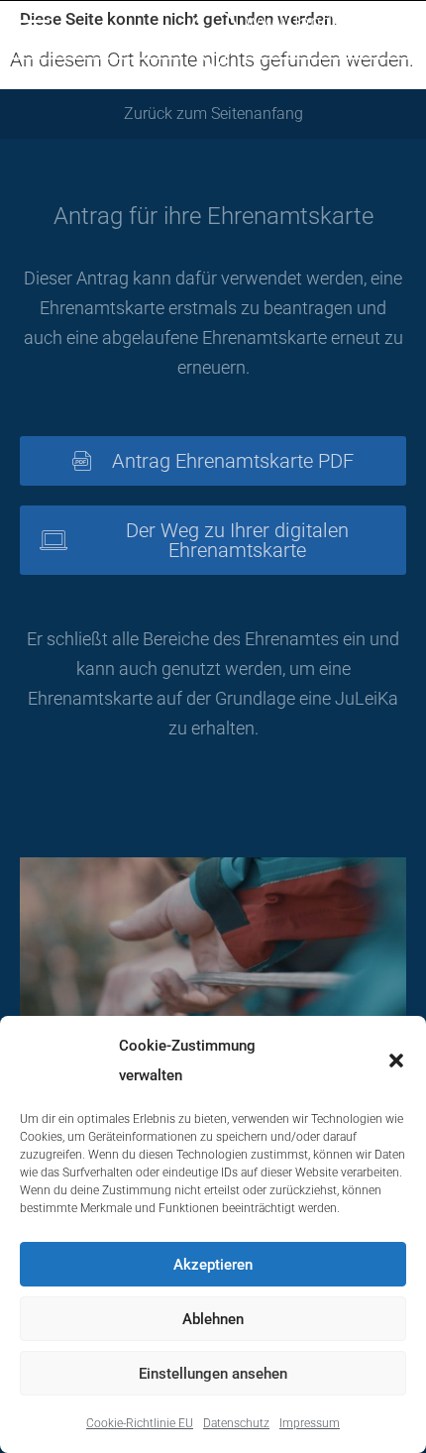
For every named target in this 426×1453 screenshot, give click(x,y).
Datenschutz (236, 1423)
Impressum (309, 1423)
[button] (396, 1060)
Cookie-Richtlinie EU (139, 1423)
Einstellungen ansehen (213, 1374)
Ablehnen (213, 1319)
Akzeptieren (213, 1265)
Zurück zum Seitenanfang (213, 113)
